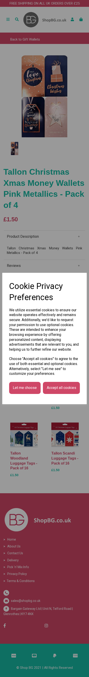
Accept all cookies (61, 388)
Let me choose (25, 388)
